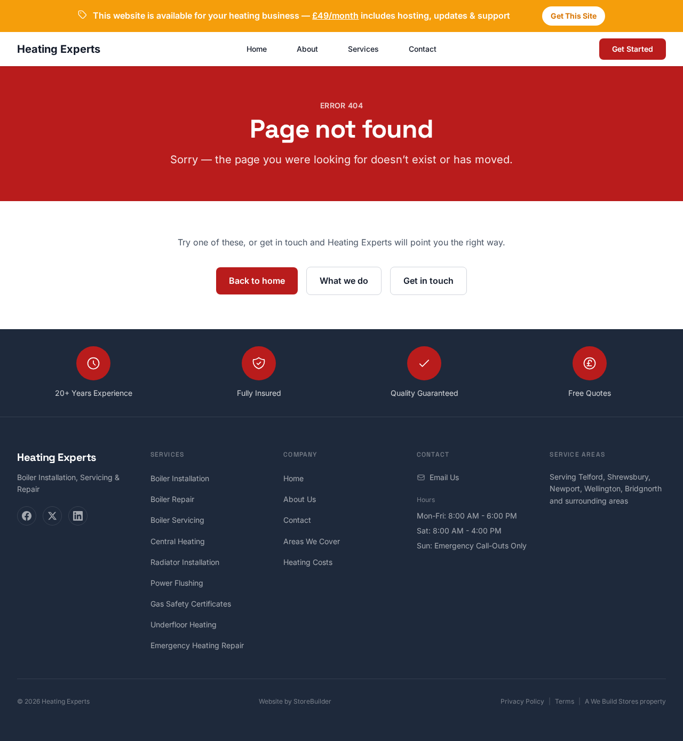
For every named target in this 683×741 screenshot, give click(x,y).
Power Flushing (176, 582)
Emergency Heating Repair (197, 645)
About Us (299, 499)
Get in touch (428, 280)
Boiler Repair (172, 499)
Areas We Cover (311, 541)
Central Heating (177, 541)
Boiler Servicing (177, 519)
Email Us (444, 477)
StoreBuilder (312, 701)
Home (257, 48)
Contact (422, 48)
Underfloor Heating (183, 624)
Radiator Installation (184, 562)
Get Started (632, 48)
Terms (564, 701)
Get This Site (574, 15)
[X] (52, 515)
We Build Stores (614, 701)
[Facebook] (26, 515)
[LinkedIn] (78, 515)
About (307, 48)
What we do (344, 280)
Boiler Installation (179, 478)
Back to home (257, 280)
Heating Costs (307, 562)
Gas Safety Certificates (190, 603)
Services (363, 48)
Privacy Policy (522, 701)
